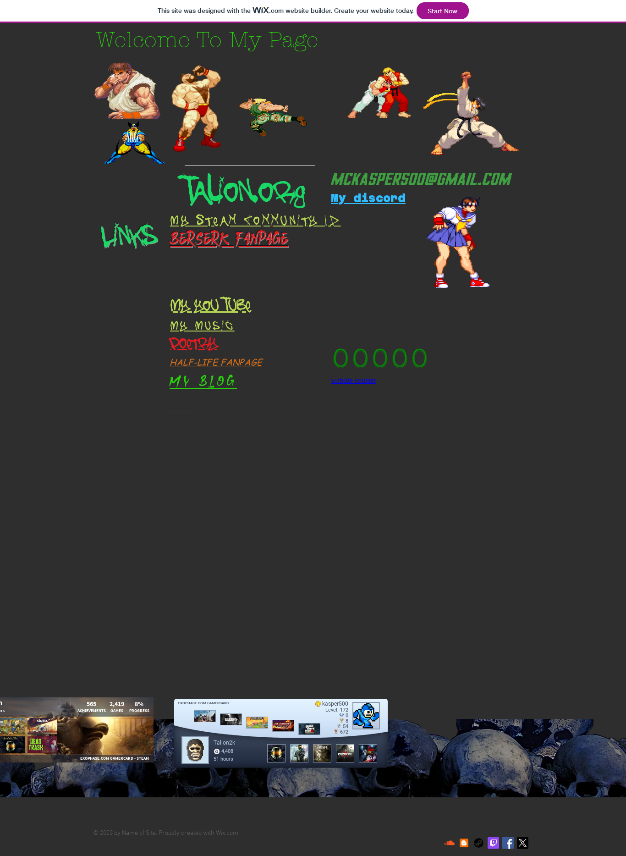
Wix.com (227, 833)
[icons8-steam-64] (478, 843)
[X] (522, 843)
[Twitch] (493, 843)
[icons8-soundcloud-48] (449, 843)
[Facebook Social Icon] (508, 843)
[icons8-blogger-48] (464, 843)
